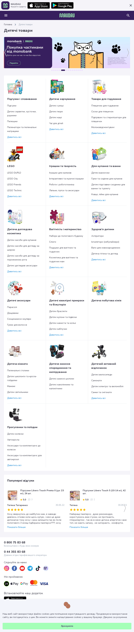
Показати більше (16, 527)
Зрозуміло (67, 626)
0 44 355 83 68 (14, 552)
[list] (6, 568)
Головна (8, 24)
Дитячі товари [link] (26, 24)
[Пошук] (128, 15)
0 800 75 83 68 (14, 542)
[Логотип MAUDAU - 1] (67, 15)
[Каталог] (6, 15)
